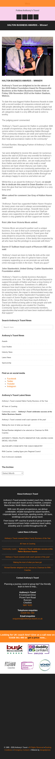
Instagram (11, 386)
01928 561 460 (27, 613)
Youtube (11, 384)
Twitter (10, 381)
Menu (27, 3)
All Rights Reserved (36, 747)
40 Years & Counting (9, 406)
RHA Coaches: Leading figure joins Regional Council (21, 451)
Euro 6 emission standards (12, 457)
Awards (4, 341)
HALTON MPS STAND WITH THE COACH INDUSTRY (22, 446)
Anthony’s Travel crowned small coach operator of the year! (24, 420)
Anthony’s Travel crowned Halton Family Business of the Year (25, 401)
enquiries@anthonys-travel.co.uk (27, 619)
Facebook (11, 379)
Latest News (6, 357)
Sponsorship (6, 363)
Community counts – (27, 413)
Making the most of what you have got (16, 425)
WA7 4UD (27, 605)
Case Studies (7, 347)
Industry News (7, 352)
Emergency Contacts (22, 750)
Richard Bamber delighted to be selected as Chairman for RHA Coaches (25, 431)
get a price (33, 637)
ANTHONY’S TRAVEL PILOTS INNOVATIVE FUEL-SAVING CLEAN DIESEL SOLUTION (27, 439)
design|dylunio (45, 750)
